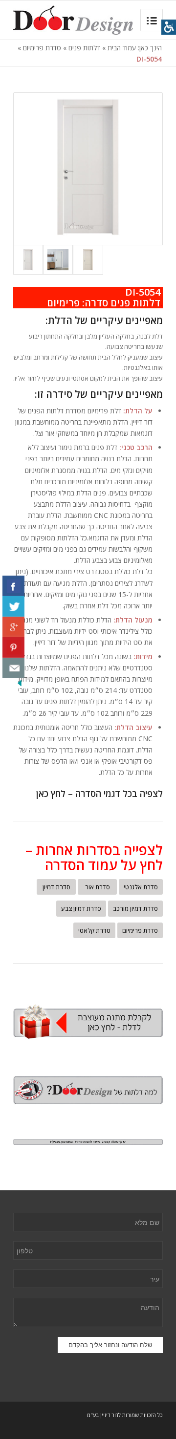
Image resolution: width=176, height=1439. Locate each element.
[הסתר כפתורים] (19, 685)
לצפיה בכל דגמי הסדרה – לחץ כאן (99, 793)
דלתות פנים (84, 47)
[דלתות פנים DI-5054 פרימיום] (88, 168)
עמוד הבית (122, 47)
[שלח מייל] (13, 668)
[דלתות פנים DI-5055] (88, 260)
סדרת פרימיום (42, 47)
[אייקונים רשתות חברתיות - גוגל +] (13, 627)
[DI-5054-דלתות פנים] (58, 260)
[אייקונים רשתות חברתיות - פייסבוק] (13, 586)
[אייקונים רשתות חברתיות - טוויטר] (13, 606)
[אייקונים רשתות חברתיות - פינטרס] (13, 647)
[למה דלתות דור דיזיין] (88, 1090)
